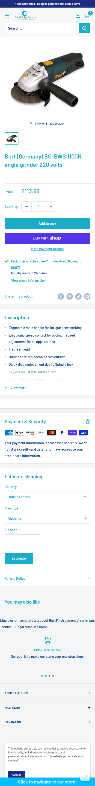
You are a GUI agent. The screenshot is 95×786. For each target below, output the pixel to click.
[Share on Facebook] (61, 296)
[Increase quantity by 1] (51, 206)
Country (11, 487)
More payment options (47, 249)
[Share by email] (87, 296)
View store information (28, 280)
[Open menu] (7, 15)
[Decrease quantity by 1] (26, 206)
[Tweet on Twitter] (78, 296)
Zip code (11, 530)
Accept (16, 774)
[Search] (84, 28)
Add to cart (47, 223)
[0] (86, 15)
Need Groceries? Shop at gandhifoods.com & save (47, 4)
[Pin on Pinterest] (69, 296)
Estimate (19, 558)
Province (11, 508)
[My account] (78, 15)
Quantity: (12, 206)
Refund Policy (15, 578)
